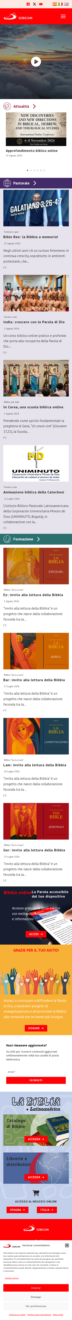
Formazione (23, 539)
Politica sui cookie (17, 1314)
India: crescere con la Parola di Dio (34, 322)
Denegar (36, 1297)
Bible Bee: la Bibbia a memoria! (30, 236)
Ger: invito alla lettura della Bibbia (34, 850)
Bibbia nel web (11, 402)
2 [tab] (31, 170)
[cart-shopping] (36, 1193)
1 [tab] (27, 170)
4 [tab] (37, 170)
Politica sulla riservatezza (39, 1314)
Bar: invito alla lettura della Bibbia (34, 680)
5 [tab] (41, 170)
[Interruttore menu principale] (63, 16)
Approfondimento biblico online (32, 150)
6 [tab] (44, 170)
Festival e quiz (11, 231)
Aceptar (36, 1287)
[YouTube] (41, 4)
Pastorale (21, 183)
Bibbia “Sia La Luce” (14, 589)
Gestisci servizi (12, 1278)
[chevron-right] (34, 105)
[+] (4, 267)
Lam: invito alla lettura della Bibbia (34, 765)
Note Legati (58, 1314)
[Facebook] (28, 4)
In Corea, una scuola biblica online (33, 407)
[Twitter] (34, 4)
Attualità (21, 106)
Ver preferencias (36, 1306)
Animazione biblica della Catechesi (33, 492)
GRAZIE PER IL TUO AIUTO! (36, 950)
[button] (67, 1245)
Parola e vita (10, 316)
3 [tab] (34, 170)
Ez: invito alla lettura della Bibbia (33, 594)
